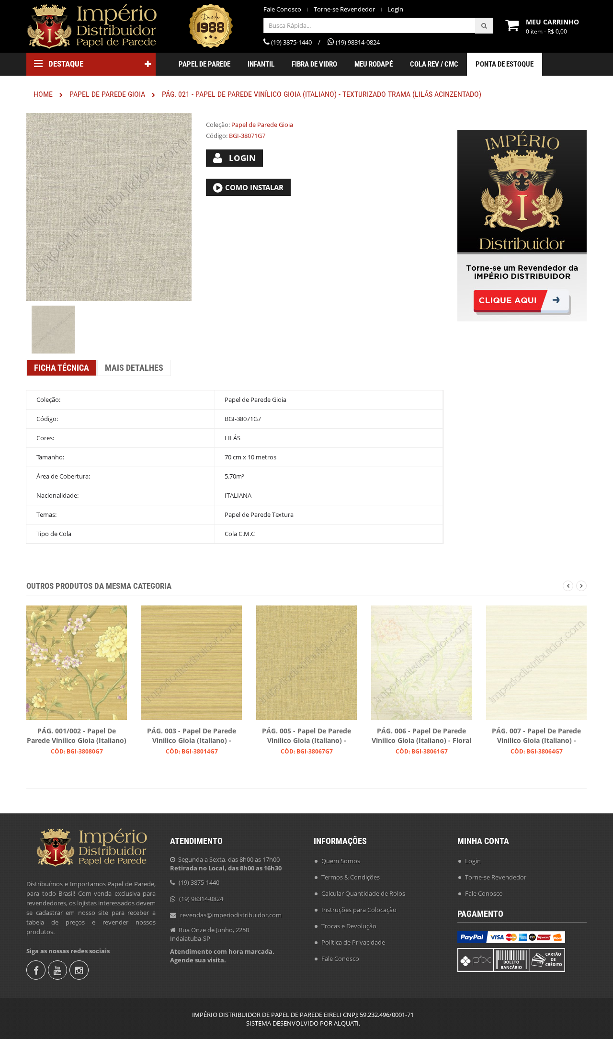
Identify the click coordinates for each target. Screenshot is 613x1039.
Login (395, 9)
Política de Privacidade (353, 942)
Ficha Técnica (61, 368)
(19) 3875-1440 (199, 882)
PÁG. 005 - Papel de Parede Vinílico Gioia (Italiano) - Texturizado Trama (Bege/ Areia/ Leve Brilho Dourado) (306, 736)
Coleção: (218, 124)
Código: (216, 135)
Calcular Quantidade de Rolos (363, 893)
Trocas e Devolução (348, 926)
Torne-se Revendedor (344, 9)
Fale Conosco (282, 9)
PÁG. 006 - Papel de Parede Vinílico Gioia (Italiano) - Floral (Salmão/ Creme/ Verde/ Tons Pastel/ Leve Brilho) (421, 736)
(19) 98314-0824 (201, 898)
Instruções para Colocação (359, 909)
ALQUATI (346, 1023)
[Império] (91, 26)
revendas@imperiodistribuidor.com (231, 915)
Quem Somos (340, 860)
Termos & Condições (350, 877)
